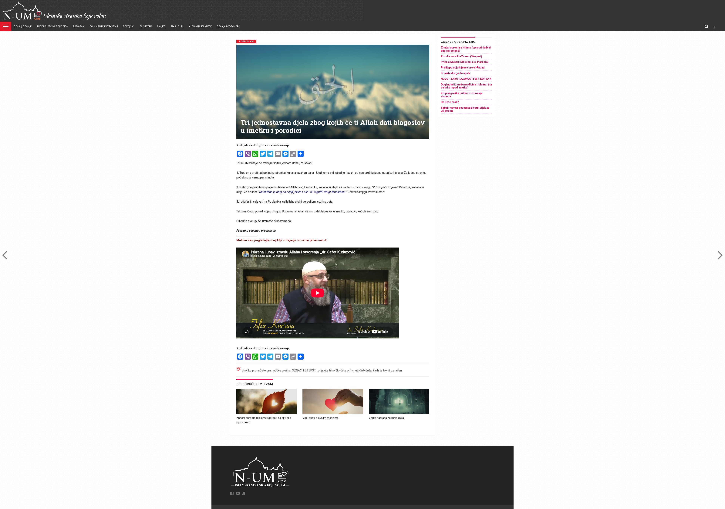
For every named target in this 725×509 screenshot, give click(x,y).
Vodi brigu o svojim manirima (320, 418)
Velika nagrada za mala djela (386, 418)
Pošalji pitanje (23, 26)
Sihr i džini (177, 26)
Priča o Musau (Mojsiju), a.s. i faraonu (464, 61)
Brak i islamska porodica (52, 26)
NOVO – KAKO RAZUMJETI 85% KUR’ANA (466, 78)
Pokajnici (128, 26)
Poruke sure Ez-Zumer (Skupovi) (461, 56)
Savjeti (161, 26)
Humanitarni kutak (200, 26)
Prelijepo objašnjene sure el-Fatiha (462, 67)
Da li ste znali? (450, 102)
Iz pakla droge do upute (455, 73)
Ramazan (78, 26)
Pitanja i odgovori (228, 26)
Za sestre (146, 26)
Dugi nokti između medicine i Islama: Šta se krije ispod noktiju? (466, 86)
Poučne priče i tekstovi (104, 26)
